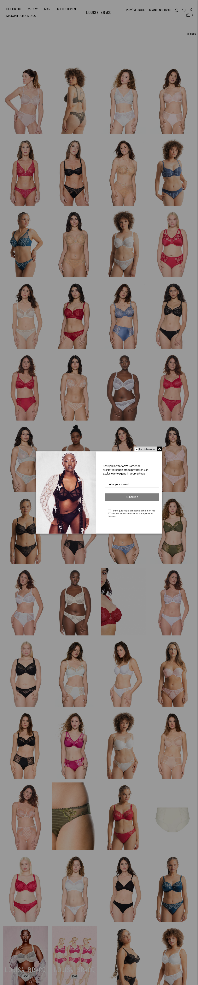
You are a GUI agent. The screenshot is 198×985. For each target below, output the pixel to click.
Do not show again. (147, 449)
